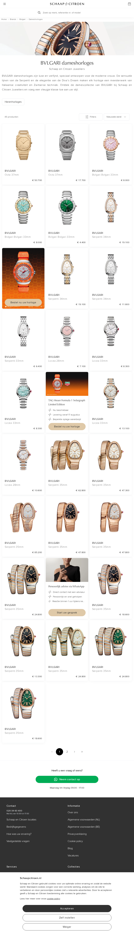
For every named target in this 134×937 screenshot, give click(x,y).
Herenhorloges (13, 101)
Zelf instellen (67, 917)
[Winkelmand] (129, 4)
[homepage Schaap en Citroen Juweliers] (67, 4)
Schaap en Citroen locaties (21, 819)
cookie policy (53, 898)
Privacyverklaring (77, 834)
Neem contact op (69, 779)
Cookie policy (75, 841)
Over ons (73, 812)
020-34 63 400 (14, 810)
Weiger (67, 926)
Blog (70, 848)
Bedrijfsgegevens (16, 826)
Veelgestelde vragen (18, 841)
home (4, 19)
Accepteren (67, 908)
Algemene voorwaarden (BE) (84, 826)
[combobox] (116, 116)
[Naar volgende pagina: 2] (74, 751)
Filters (93, 116)
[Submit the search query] (39, 12)
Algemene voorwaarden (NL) (84, 819)
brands (13, 19)
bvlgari (22, 19)
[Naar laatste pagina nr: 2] (82, 751)
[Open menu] (4, 4)
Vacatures (73, 855)
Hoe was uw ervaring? (19, 834)
